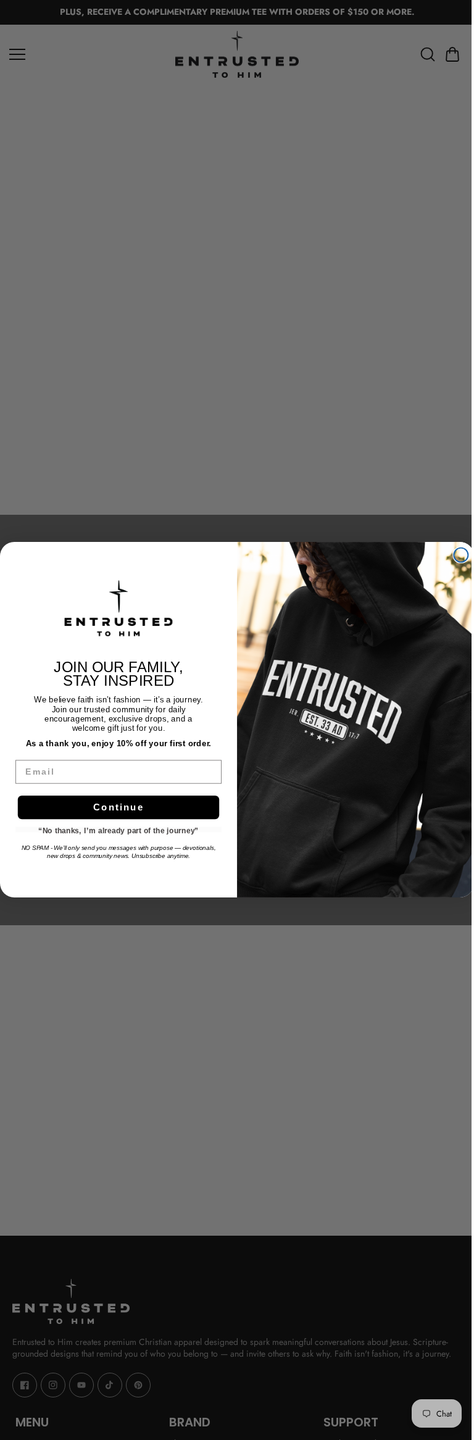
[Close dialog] (461, 555)
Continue (118, 807)
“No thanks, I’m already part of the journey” (118, 830)
